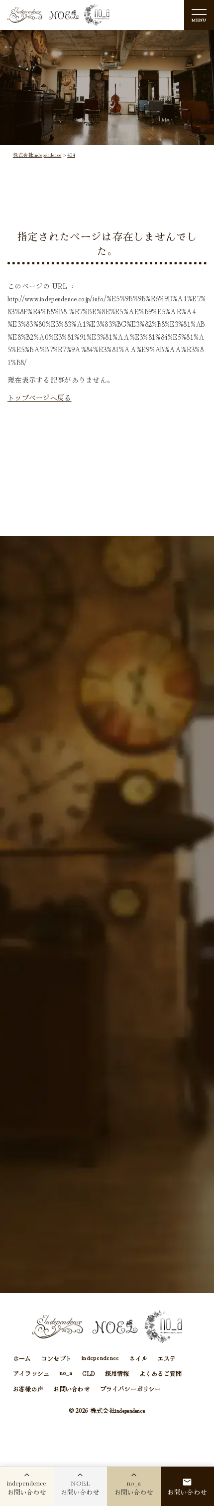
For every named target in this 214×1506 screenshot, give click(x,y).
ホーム (22, 1358)
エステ (166, 1358)
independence (100, 1358)
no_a (66, 1373)
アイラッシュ (31, 1373)
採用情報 (117, 1373)
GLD (89, 1373)
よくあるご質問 (160, 1373)
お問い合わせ (71, 1388)
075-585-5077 (86, 848)
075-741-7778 (86, 1015)
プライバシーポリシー (130, 1388)
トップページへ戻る (39, 398)
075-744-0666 (86, 1212)
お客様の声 (28, 1388)
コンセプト (56, 1358)
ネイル (138, 1358)
